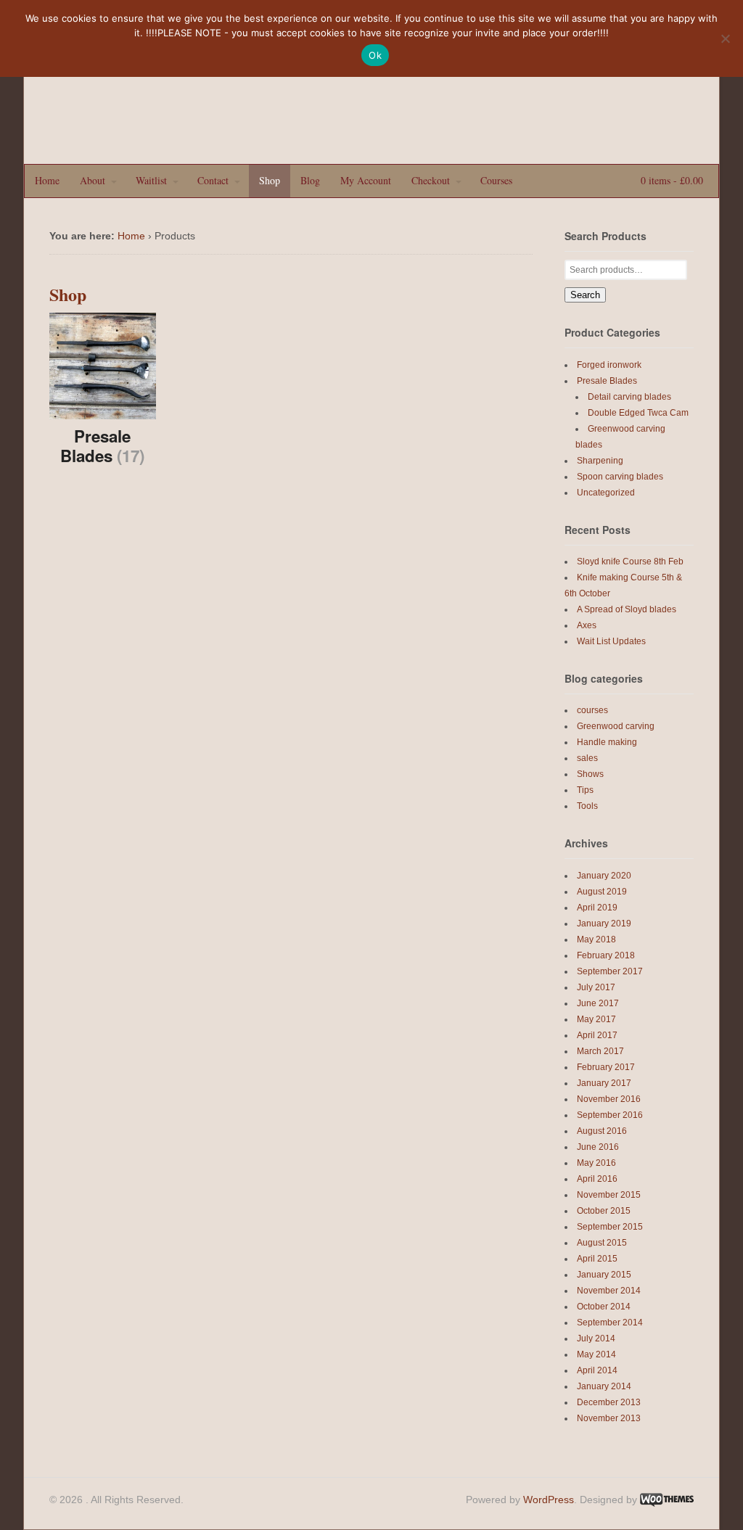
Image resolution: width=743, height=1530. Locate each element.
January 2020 (604, 876)
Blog (310, 180)
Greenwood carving (615, 726)
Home (47, 180)
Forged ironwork (609, 365)
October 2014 (604, 1306)
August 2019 (602, 892)
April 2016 (597, 1179)
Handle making (607, 742)
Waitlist (151, 180)
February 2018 (606, 955)
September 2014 (610, 1322)
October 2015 (604, 1211)
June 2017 (598, 1003)
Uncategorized (606, 493)
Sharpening (600, 461)
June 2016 (598, 1147)
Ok (375, 55)
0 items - (670, 180)
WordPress (548, 1499)
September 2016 (610, 1115)
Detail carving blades (629, 397)
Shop (269, 180)
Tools (587, 806)
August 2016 (602, 1131)
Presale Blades (607, 381)
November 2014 (609, 1291)
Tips (585, 790)
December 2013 (609, 1402)
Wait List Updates (611, 641)
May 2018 (596, 939)
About (92, 180)
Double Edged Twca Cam (638, 413)
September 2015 (610, 1227)
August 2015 (602, 1243)
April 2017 (597, 1035)
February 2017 (606, 1067)
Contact (213, 180)
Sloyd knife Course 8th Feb (630, 561)
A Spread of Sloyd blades (626, 609)
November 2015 (609, 1195)
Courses (496, 180)
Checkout (430, 180)
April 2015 (597, 1259)
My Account (365, 180)
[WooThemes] (667, 1499)
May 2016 (596, 1163)
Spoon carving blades (620, 477)
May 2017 (596, 1019)
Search (585, 294)
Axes (586, 625)
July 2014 (596, 1338)
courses (592, 710)
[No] (725, 38)
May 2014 (596, 1354)
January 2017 (604, 1083)
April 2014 (597, 1370)
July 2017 (596, 987)
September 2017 (610, 971)
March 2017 (600, 1051)
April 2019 (597, 907)
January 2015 (604, 1275)
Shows (590, 774)
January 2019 (604, 923)
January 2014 (604, 1386)
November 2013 (609, 1418)
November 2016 (609, 1099)
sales (587, 758)
